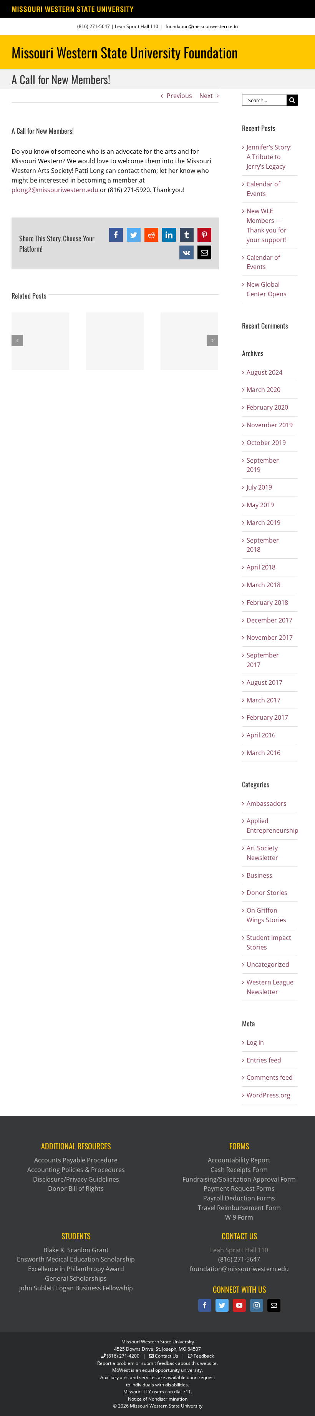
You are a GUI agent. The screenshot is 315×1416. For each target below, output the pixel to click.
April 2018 (261, 567)
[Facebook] (204, 1305)
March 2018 (263, 585)
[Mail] (273, 1305)
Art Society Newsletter (262, 853)
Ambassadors (267, 803)
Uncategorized (268, 964)
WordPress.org (268, 1095)
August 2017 (264, 682)
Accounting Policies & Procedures (76, 1169)
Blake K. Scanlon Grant (76, 1250)
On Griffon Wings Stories (266, 915)
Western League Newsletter (270, 987)
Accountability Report (239, 1160)
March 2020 (263, 389)
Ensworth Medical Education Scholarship (76, 1259)
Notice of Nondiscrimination (157, 1399)
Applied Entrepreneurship (270, 826)
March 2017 (263, 700)
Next (206, 95)
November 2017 (270, 637)
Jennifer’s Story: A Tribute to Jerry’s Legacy (269, 157)
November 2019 (270, 425)
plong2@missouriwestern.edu (55, 190)
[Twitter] (222, 1305)
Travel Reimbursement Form (239, 1208)
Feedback (204, 1356)
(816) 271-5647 (93, 26)
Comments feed (270, 1077)
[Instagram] (256, 1305)
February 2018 (267, 602)
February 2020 (267, 407)
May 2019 (260, 505)
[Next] (212, 340)
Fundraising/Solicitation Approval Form (239, 1179)
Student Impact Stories (269, 942)
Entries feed (264, 1060)
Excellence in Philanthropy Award (76, 1269)
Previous (179, 95)
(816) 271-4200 (123, 1356)
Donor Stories (267, 892)
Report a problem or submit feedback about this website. (157, 1363)
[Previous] (17, 340)
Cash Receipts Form (239, 1169)
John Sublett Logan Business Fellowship (76, 1288)
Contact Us (166, 1356)
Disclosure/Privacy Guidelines (76, 1179)
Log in (255, 1042)
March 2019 (263, 522)
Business (259, 875)
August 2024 (264, 372)
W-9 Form (239, 1217)
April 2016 (261, 735)
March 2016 (263, 753)
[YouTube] (239, 1305)
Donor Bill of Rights (76, 1188)
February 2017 (267, 717)
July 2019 (259, 487)
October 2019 (266, 442)
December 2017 (269, 620)
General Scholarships (76, 1278)
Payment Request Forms (239, 1188)
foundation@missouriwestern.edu (202, 26)
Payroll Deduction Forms (239, 1198)
